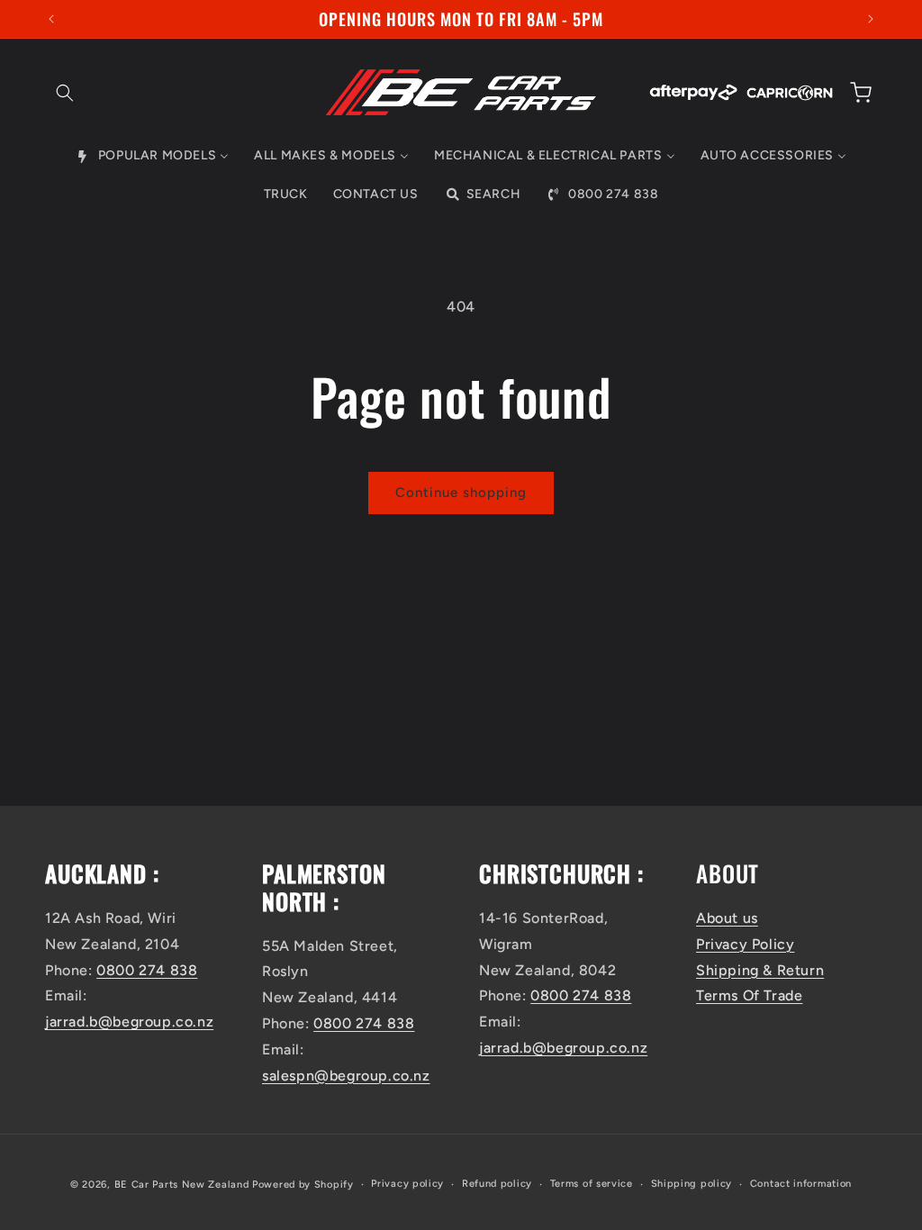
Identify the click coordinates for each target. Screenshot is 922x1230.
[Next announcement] (870, 19)
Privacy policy (407, 1183)
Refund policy (497, 1183)
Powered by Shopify (303, 1184)
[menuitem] (152, 156)
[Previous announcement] (51, 19)
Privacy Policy (745, 944)
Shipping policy (692, 1183)
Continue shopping (461, 492)
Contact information (801, 1183)
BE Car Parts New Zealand (181, 1184)
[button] (65, 93)
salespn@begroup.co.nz (346, 1075)
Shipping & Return (760, 970)
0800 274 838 (146, 970)
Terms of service (591, 1183)
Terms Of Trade (749, 995)
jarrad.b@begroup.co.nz (129, 1021)
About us (727, 918)
